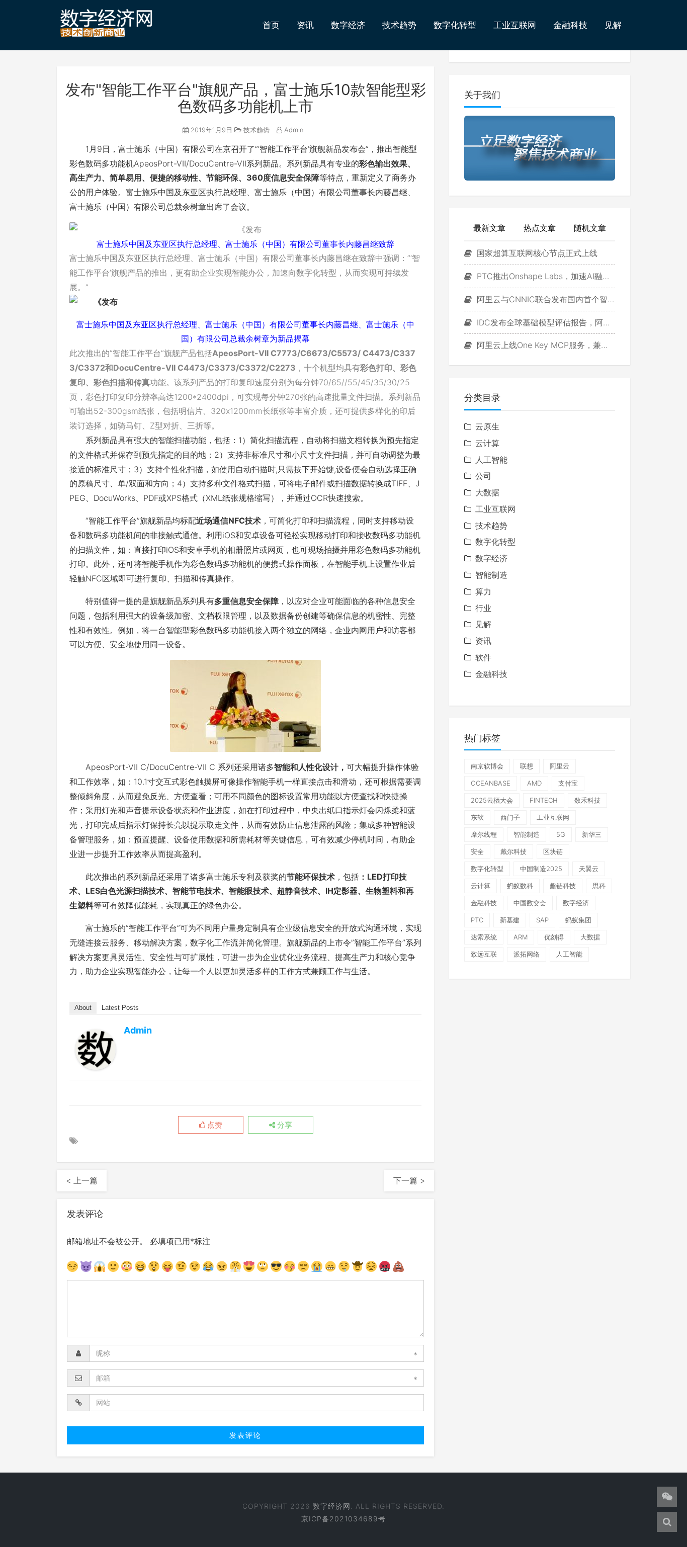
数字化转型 (455, 25)
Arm (520, 937)
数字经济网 (332, 1506)
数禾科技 (587, 800)
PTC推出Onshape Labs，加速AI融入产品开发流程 (544, 276)
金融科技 (570, 25)
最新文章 (489, 228)
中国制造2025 (541, 869)
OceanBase (490, 783)
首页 (271, 25)
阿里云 (559, 766)
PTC (477, 920)
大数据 (487, 492)
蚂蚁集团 (578, 920)
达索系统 (484, 937)
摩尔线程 (484, 834)
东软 (477, 817)
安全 (477, 851)
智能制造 (491, 575)
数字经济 (348, 25)
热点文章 (540, 228)
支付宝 (568, 783)
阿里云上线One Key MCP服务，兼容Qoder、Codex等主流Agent (544, 345)
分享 (283, 1125)
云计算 (487, 443)
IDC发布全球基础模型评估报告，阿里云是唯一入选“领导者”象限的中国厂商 (544, 322)
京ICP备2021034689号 (343, 1518)
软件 (483, 657)
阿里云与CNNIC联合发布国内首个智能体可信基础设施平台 (544, 299)
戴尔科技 (513, 851)
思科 (599, 886)
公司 (483, 476)
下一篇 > (409, 1180)
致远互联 (484, 954)
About (83, 1007)
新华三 (592, 834)
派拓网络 (526, 954)
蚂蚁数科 (520, 886)
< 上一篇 (82, 1180)
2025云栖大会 (492, 800)
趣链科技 (563, 886)
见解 (613, 25)
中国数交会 (529, 903)
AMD (534, 783)
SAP (542, 920)
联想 (526, 766)
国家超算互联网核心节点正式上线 (535, 253)
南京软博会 (487, 766)
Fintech (544, 800)
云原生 (487, 426)
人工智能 (491, 460)
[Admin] (95, 1049)
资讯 (305, 25)
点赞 (213, 1125)
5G (560, 834)
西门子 (510, 817)
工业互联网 (514, 25)
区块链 (553, 851)
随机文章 (590, 228)
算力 (483, 591)
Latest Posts (120, 1007)
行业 (483, 608)
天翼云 (588, 869)
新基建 (510, 920)
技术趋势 (399, 25)
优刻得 (554, 937)
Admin (293, 130)
